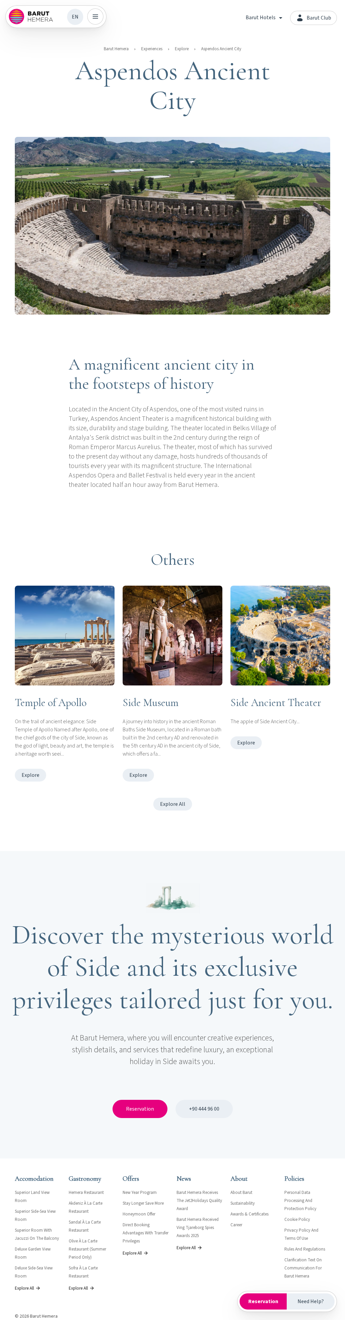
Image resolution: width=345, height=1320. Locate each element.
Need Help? (310, 1301)
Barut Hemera (116, 49)
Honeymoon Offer (139, 1214)
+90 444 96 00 (204, 1109)
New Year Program (140, 1193)
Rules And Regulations (304, 1249)
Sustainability (242, 1203)
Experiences (151, 49)
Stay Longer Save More (143, 1203)
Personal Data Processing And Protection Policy (300, 1201)
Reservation (140, 1109)
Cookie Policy (297, 1219)
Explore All (172, 804)
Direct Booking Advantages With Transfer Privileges (145, 1233)
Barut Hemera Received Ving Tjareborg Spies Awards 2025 (198, 1227)
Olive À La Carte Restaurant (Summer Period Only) (87, 1249)
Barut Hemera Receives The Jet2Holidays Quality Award (199, 1201)
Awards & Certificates (249, 1214)
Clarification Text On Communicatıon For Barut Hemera (303, 1268)
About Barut (241, 1193)
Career (236, 1225)
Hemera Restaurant (86, 1193)
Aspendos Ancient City (221, 49)
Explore (182, 49)
